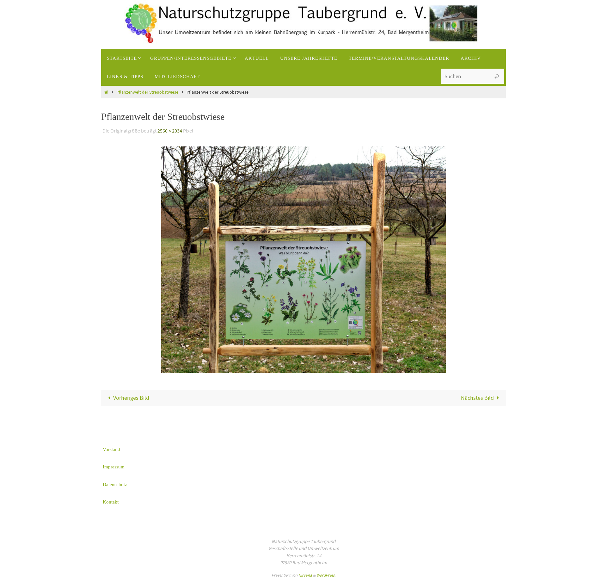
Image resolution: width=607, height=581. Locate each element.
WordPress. (325, 575)
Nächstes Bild (477, 397)
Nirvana (305, 575)
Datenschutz (115, 484)
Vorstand (111, 449)
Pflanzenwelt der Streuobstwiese (147, 92)
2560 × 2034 (169, 130)
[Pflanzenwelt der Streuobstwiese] (303, 259)
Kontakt (111, 501)
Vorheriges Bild (131, 397)
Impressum (114, 466)
